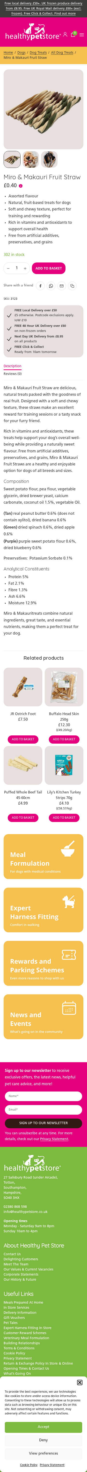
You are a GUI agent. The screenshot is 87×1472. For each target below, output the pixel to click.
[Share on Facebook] (40, 286)
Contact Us (12, 1254)
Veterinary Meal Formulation (26, 1338)
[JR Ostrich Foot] (23, 687)
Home (8, 53)
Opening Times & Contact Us (26, 1369)
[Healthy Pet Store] (33, 31)
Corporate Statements (21, 1275)
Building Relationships (22, 1343)
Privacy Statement (52, 1465)
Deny (43, 1440)
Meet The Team (16, 1264)
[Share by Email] (61, 286)
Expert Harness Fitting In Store (27, 1328)
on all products (38, 338)
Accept (43, 1427)
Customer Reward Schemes (25, 1333)
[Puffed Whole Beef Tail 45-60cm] (23, 765)
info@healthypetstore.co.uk (26, 1212)
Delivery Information (20, 1313)
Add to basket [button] (23, 739)
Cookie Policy (28, 1465)
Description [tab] (13, 366)
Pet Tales (10, 1323)
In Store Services (16, 1308)
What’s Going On (17, 1374)
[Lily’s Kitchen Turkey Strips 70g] (64, 765)
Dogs (21, 53)
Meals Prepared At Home (23, 1303)
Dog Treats (38, 53)
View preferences (43, 1454)
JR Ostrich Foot (23, 714)
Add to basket (49, 268)
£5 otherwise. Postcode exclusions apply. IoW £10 (44, 315)
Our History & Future (20, 1280)
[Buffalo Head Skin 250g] (64, 687)
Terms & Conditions (19, 1348)
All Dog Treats (62, 53)
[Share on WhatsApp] (51, 286)
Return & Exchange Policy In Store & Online (38, 1364)
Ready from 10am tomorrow (35, 349)
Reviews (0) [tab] (13, 374)
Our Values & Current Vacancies (28, 1269)
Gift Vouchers (14, 1318)
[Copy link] (72, 286)
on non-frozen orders (40, 328)
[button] (79, 1382)
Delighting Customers (21, 1259)
